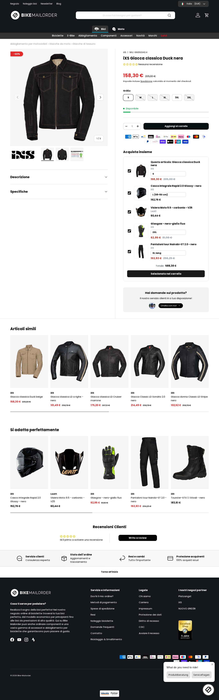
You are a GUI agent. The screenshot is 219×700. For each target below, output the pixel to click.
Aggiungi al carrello (176, 126)
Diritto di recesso (149, 621)
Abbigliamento (87, 35)
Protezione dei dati (150, 614)
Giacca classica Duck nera (175, 164)
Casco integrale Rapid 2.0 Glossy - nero (176, 186)
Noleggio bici (30, 3)
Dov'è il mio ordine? (102, 596)
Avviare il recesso (149, 633)
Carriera (143, 602)
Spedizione (146, 81)
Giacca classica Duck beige (26, 396)
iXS (124, 52)
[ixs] (24, 155)
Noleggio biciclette (102, 621)
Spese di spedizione (102, 608)
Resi (93, 614)
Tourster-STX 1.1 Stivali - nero (188, 497)
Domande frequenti (102, 627)
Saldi (164, 35)
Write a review (138, 537)
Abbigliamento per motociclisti (28, 43)
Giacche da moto (60, 43)
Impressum (145, 608)
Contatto (96, 633)
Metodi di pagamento (104, 602)
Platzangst (184, 596)
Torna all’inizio (109, 571)
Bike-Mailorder (24, 675)
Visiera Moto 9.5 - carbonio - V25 (171, 207)
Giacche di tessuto (84, 43)
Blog (58, 3)
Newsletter (47, 3)
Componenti (109, 35)
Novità (140, 35)
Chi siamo (145, 596)
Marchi (152, 35)
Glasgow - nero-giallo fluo (168, 223)
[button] (206, 15)
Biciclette (57, 35)
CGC (142, 627)
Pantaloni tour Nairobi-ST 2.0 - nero (173, 244)
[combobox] (125, 15)
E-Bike (71, 35)
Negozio (14, 3)
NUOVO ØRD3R (187, 608)
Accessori (126, 35)
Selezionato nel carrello (166, 273)
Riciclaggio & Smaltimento (106, 639)
